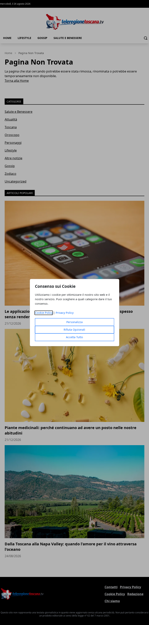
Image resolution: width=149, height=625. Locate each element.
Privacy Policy (65, 313)
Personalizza (74, 322)
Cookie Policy (44, 313)
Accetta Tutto (74, 337)
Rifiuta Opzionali (74, 329)
